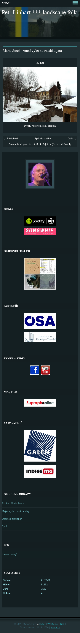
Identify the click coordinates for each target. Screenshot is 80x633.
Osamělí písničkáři (12, 518)
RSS (42, 624)
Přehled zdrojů (9, 554)
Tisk (62, 624)
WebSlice (52, 624)
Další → (72, 138)
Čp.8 (4, 526)
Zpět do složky (43, 138)
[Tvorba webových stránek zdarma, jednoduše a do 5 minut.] (37, 624)
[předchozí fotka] (9, 94)
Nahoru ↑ (55, 627)
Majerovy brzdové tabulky (16, 511)
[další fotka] (71, 94)
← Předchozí (11, 138)
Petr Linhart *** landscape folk (39, 12)
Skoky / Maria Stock (13, 503)
